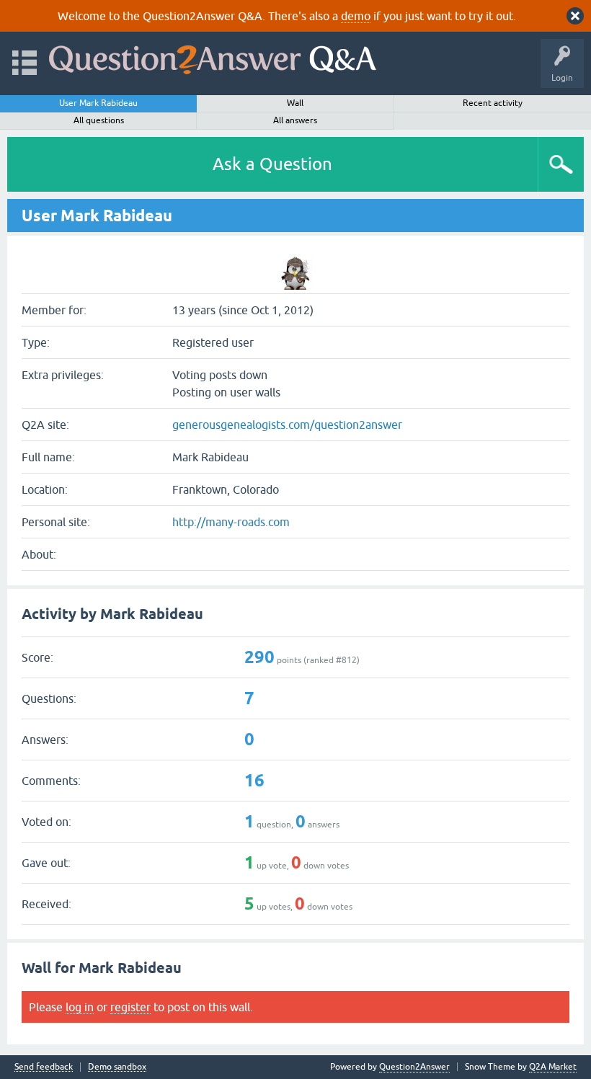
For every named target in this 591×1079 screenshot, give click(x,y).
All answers (295, 120)
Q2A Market (553, 1067)
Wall (295, 103)
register (130, 1006)
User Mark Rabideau (98, 103)
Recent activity (493, 103)
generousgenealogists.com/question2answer (287, 424)
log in (80, 1006)
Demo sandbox (117, 1067)
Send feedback (43, 1067)
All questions (99, 120)
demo (355, 15)
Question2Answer (414, 1067)
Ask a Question (272, 164)
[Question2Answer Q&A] (212, 56)
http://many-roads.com (231, 521)
